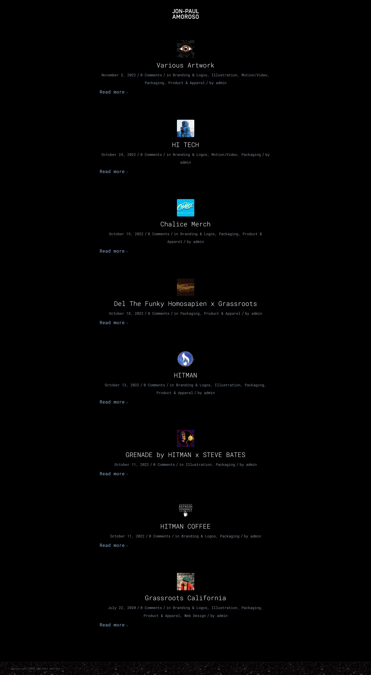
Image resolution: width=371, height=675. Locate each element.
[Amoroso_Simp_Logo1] (185, 14)
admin (221, 82)
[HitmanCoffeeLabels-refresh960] (185, 510)
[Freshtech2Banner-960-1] (185, 359)
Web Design (195, 615)
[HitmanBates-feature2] (185, 438)
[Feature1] (185, 128)
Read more (112, 92)
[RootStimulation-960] (185, 287)
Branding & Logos (190, 74)
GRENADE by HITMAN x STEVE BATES (185, 454)
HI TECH (185, 144)
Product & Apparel (186, 82)
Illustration (224, 74)
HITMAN (185, 375)
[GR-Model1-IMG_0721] (185, 581)
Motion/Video (254, 74)
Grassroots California (185, 598)
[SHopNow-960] (185, 207)
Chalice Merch (185, 224)
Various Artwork (185, 65)
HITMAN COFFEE (185, 526)
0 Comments (151, 74)
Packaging (154, 82)
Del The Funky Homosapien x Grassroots (185, 303)
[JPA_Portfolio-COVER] (185, 49)
